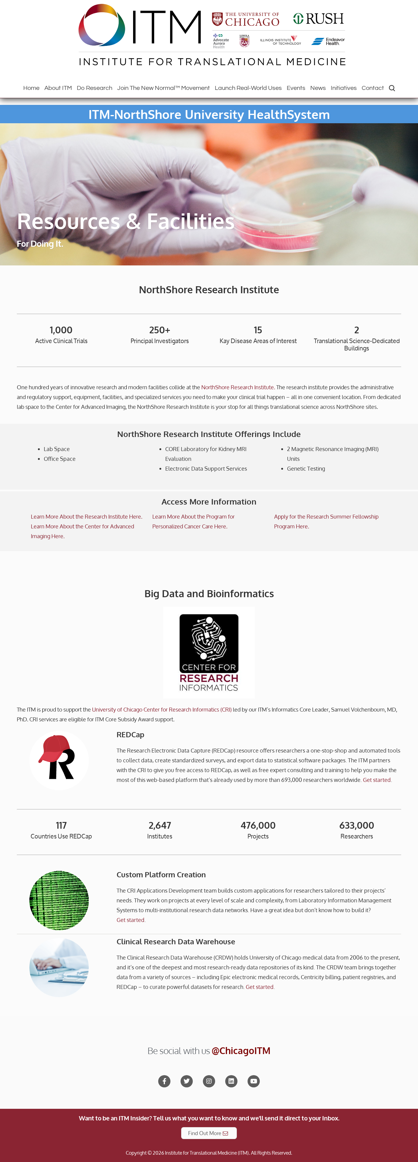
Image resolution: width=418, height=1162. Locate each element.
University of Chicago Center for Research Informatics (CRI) (162, 709)
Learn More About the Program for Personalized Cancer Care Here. (193, 521)
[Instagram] (209, 1081)
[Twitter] (187, 1081)
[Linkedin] (231, 1081)
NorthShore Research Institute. (238, 387)
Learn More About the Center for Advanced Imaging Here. (82, 531)
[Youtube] (254, 1081)
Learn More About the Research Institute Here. (86, 516)
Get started (377, 779)
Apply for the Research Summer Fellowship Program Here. (326, 521)
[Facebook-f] (164, 1081)
